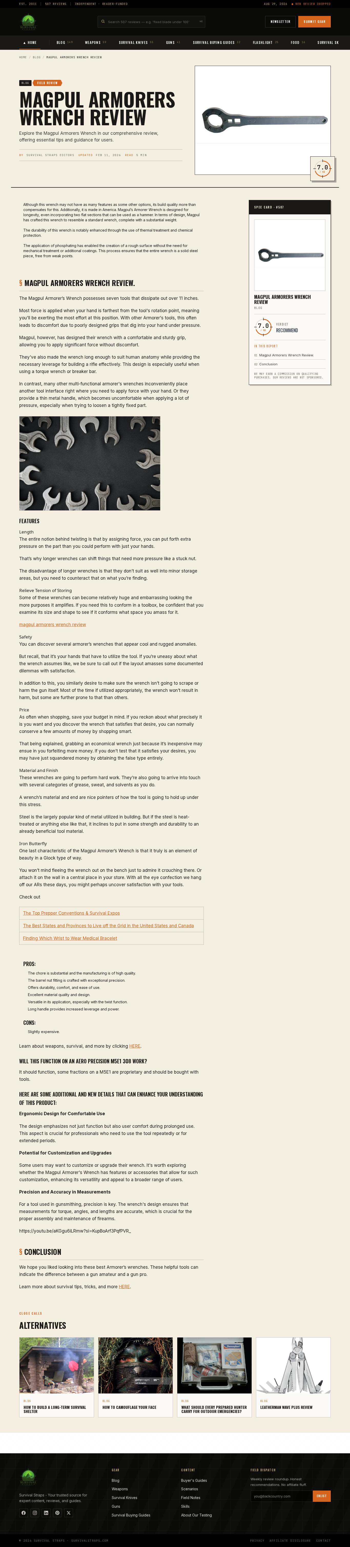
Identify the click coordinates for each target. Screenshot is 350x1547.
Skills (185, 1506)
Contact (323, 1540)
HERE (134, 1046)
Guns (116, 1506)
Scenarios (189, 1489)
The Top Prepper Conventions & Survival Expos (71, 913)
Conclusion (265, 364)
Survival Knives (124, 1497)
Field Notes (190, 1497)
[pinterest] (57, 1512)
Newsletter (280, 21)
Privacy (257, 1540)
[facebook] (23, 1512)
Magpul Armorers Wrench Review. (284, 355)
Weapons (120, 1489)
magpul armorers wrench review (52, 624)
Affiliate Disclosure (290, 1540)
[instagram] (34, 1512)
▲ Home (30, 42)
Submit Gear (314, 21)
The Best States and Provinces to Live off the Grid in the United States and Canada (108, 925)
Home (23, 57)
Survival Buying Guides (131, 1515)
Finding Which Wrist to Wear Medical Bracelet (70, 938)
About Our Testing (196, 1515)
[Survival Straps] (28, 22)
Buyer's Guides (194, 1480)
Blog (36, 57)
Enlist (322, 1496)
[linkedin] (46, 1512)
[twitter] (68, 1512)
